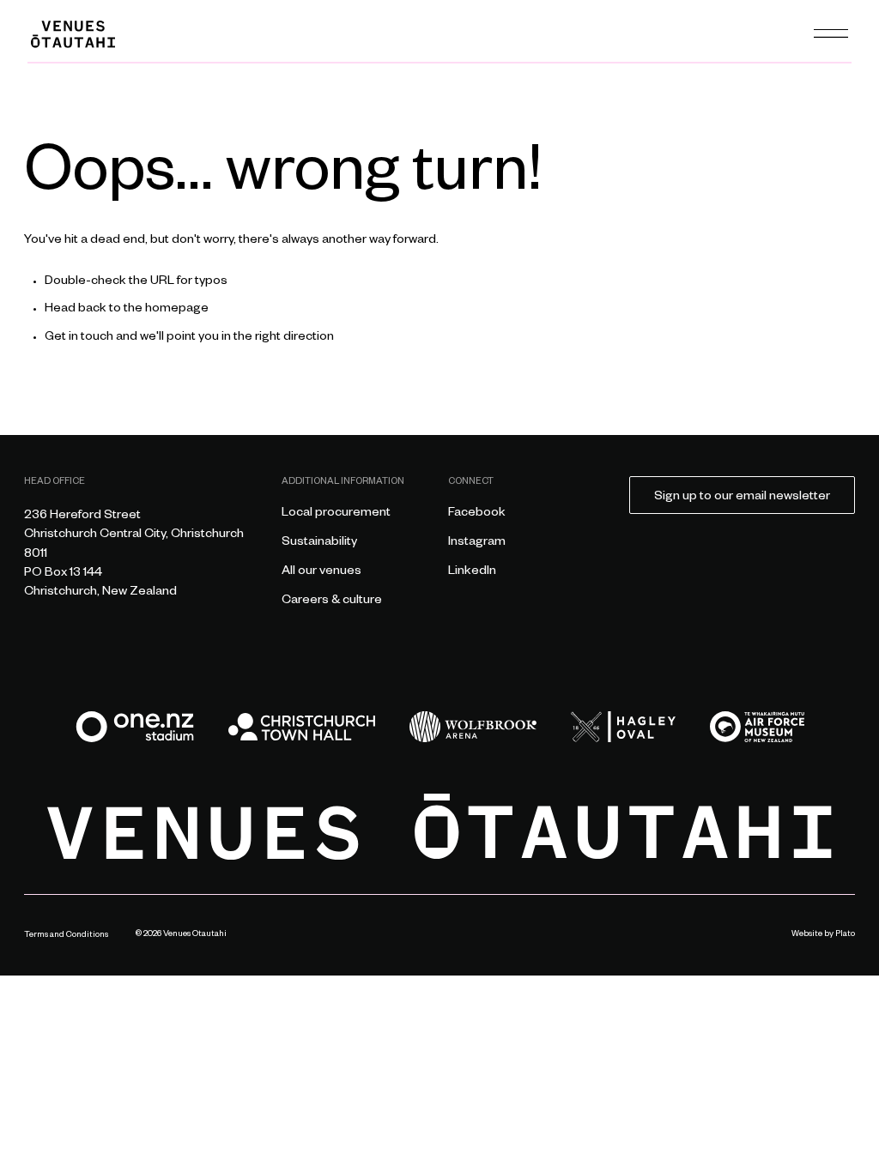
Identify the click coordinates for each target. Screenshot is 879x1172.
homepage (177, 310)
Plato (845, 934)
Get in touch (79, 338)
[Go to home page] (440, 827)
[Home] (73, 34)
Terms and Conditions (66, 935)
